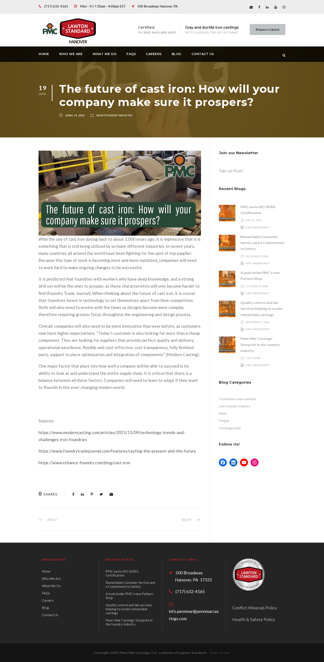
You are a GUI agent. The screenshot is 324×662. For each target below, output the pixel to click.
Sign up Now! (231, 170)
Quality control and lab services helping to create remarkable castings (261, 308)
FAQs (131, 54)
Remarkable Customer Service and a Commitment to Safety (262, 243)
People (224, 421)
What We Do (104, 54)
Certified (146, 27)
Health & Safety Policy (253, 619)
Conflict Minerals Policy (254, 607)
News (223, 413)
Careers (154, 54)
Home (44, 54)
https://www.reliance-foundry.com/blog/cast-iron (84, 462)
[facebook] (259, 7)
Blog (176, 54)
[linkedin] (267, 7)
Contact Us (203, 54)
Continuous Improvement (237, 399)
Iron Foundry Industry (115, 115)
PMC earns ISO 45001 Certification (122, 573)
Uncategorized (229, 428)
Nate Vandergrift (258, 227)
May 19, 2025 (253, 220)
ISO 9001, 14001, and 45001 (157, 32)
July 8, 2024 (253, 358)
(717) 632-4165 (56, 6)
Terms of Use (219, 653)
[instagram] (284, 7)
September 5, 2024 (257, 322)
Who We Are (70, 54)
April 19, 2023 (75, 115)
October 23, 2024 (257, 286)
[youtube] (275, 7)
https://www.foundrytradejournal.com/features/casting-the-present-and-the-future (117, 450)
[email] (251, 7)
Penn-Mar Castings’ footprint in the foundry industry (260, 344)
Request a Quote (267, 29)
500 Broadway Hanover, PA (157, 6)
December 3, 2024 (257, 256)
